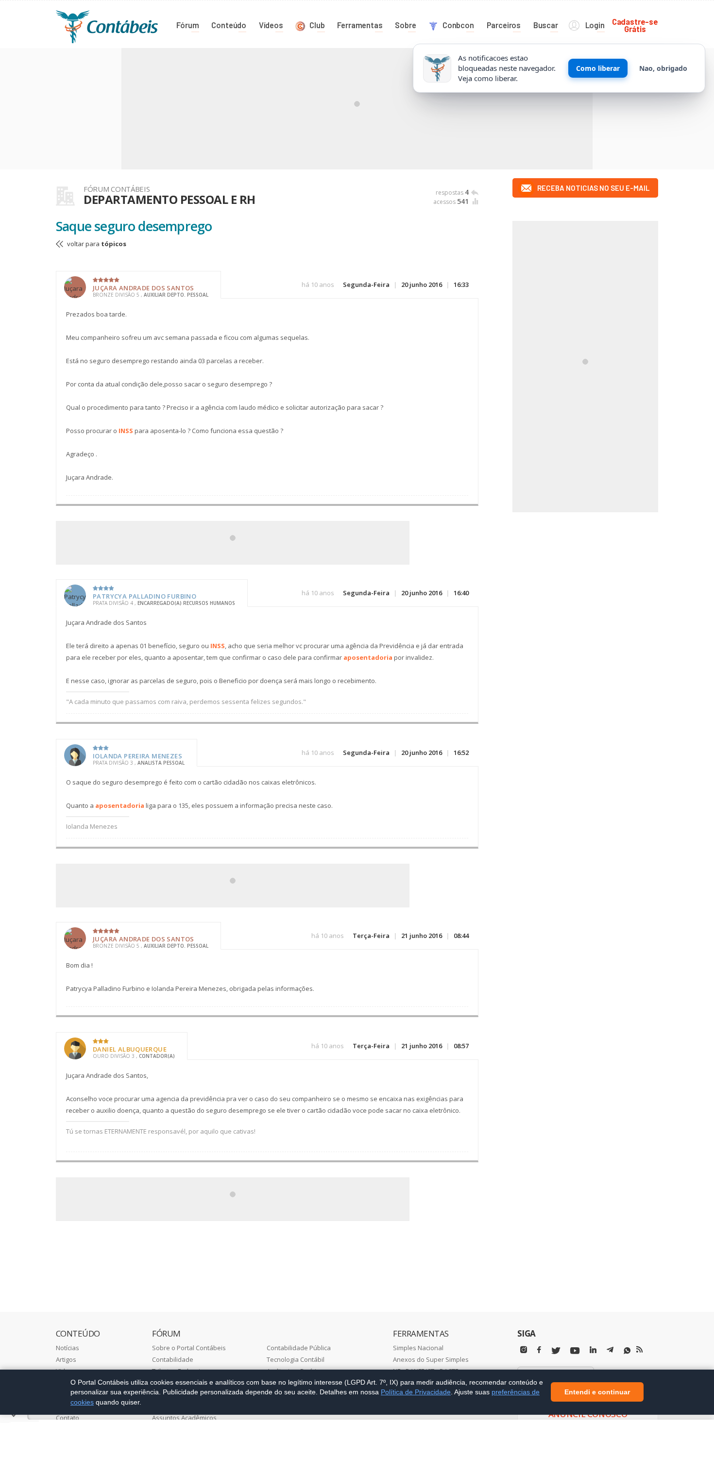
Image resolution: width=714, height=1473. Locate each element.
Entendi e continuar (597, 1392)
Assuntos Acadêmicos (184, 1417)
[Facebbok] (539, 1350)
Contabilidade (172, 1359)
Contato (67, 1417)
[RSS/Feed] (639, 1349)
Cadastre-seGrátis (635, 25)
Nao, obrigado (663, 68)
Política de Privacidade (416, 1392)
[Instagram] (523, 1350)
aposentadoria (367, 657)
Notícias (67, 1347)
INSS (126, 430)
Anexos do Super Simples (431, 1359)
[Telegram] (610, 1351)
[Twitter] (555, 1351)
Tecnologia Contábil (295, 1359)
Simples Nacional (418, 1347)
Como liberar (598, 68)
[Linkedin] (593, 1350)
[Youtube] (574, 1351)
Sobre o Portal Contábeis (189, 1347)
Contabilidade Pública (299, 1347)
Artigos (66, 1359)
